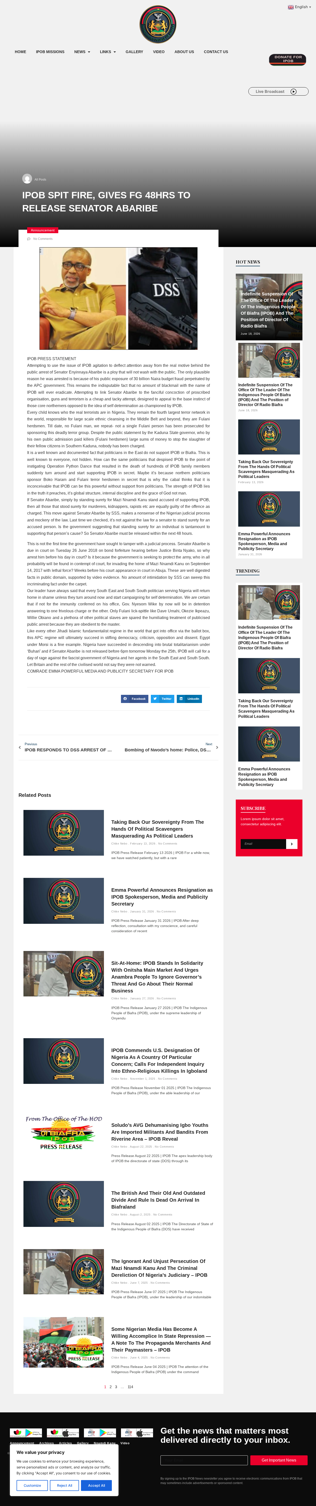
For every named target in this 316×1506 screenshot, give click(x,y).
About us (184, 52)
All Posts (40, 179)
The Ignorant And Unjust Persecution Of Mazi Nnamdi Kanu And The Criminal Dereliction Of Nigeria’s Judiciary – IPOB (159, 1268)
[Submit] (291, 844)
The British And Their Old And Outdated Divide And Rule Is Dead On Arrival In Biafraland (158, 1200)
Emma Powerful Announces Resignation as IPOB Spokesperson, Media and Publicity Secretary (162, 897)
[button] (134, 699)
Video (159, 52)
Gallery (134, 52)
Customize (32, 1485)
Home (20, 52)
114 (130, 1387)
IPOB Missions (50, 52)
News (79, 52)
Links (105, 52)
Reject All (64, 1485)
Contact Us (216, 52)
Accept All (96, 1485)
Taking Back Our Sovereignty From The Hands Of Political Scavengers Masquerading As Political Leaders (157, 829)
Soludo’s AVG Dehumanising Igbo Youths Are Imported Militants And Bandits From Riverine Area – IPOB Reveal (159, 1132)
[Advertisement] (100, 98)
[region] (64, 1470)
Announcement (43, 230)
